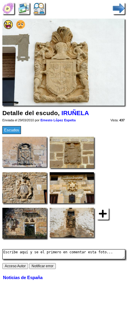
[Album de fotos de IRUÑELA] (24, 8)
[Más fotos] (103, 213)
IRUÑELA (75, 113)
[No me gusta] (20, 27)
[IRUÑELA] (8, 8)
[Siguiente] (119, 8)
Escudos (11, 130)
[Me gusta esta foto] (8, 27)
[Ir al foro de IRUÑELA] (39, 8)
